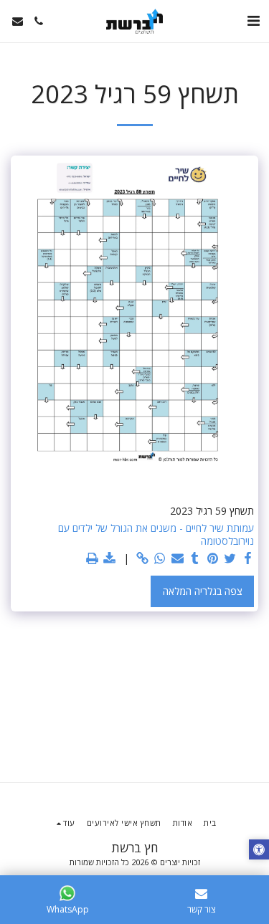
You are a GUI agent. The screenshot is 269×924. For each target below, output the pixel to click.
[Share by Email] (177, 558)
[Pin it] (213, 558)
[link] (142, 558)
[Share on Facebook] (248, 558)
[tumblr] (195, 558)
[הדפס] (92, 558)
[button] (253, 20)
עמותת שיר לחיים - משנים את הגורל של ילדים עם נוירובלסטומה (156, 534)
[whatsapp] (160, 558)
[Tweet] (230, 558)
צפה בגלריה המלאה (202, 591)
